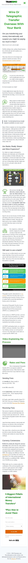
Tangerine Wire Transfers (18, 403)
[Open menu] (24, 2)
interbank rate (5, 454)
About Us (13, 558)
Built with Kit (14, 540)
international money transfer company (11, 60)
